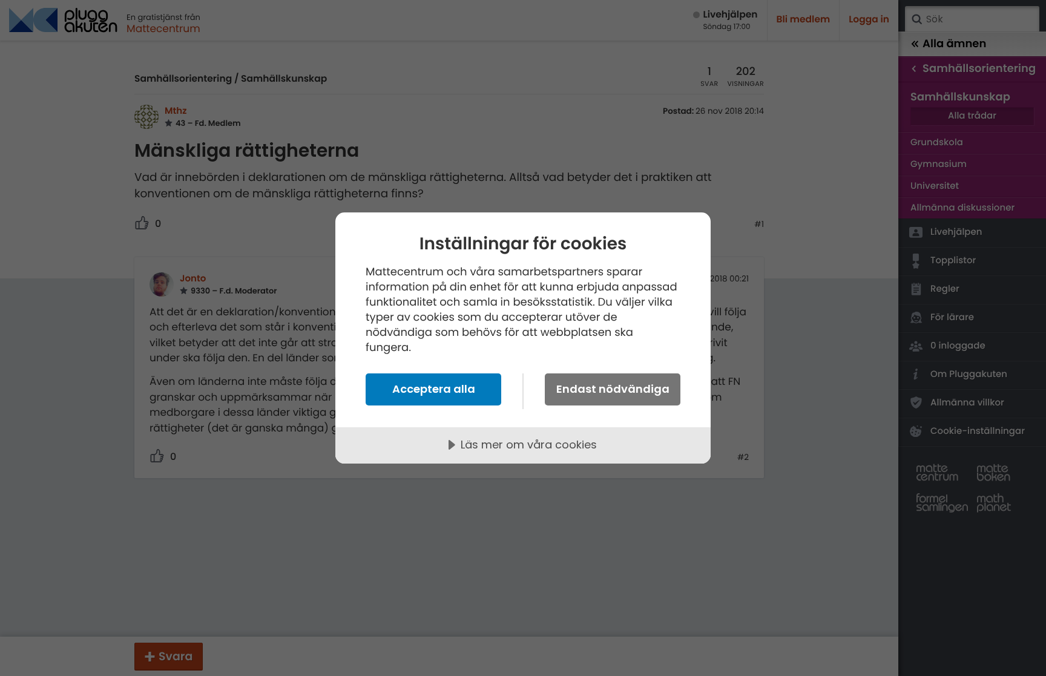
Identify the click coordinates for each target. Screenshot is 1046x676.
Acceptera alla (433, 388)
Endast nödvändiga (612, 388)
